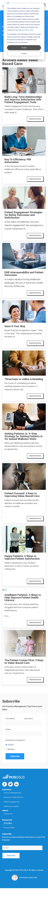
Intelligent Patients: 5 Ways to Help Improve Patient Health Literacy (22, 597)
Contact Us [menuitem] (8, 814)
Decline (24, 53)
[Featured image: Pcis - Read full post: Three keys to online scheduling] (24, 363)
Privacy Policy (28, 30)
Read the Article (35, 119)
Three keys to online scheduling (23, 379)
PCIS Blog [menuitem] (8, 823)
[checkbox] (24, 747)
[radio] (24, 744)
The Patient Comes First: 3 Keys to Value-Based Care (23, 661)
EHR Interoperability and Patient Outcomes (23, 274)
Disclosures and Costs (28, 877)
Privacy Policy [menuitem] (9, 828)
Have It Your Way (14, 326)
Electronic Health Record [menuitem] (13, 797)
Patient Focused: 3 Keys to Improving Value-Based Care (21, 495)
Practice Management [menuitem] (12, 793)
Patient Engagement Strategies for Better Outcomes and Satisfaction (23, 215)
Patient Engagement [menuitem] (12, 802)
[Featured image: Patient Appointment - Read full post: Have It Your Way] (24, 311)
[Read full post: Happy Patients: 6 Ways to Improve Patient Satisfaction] (24, 539)
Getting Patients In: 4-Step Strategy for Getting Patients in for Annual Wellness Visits (23, 436)
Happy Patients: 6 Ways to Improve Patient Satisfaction (22, 557)
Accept (24, 48)
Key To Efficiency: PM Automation (17, 161)
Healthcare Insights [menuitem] (11, 806)
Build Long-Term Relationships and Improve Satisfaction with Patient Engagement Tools (23, 99)
